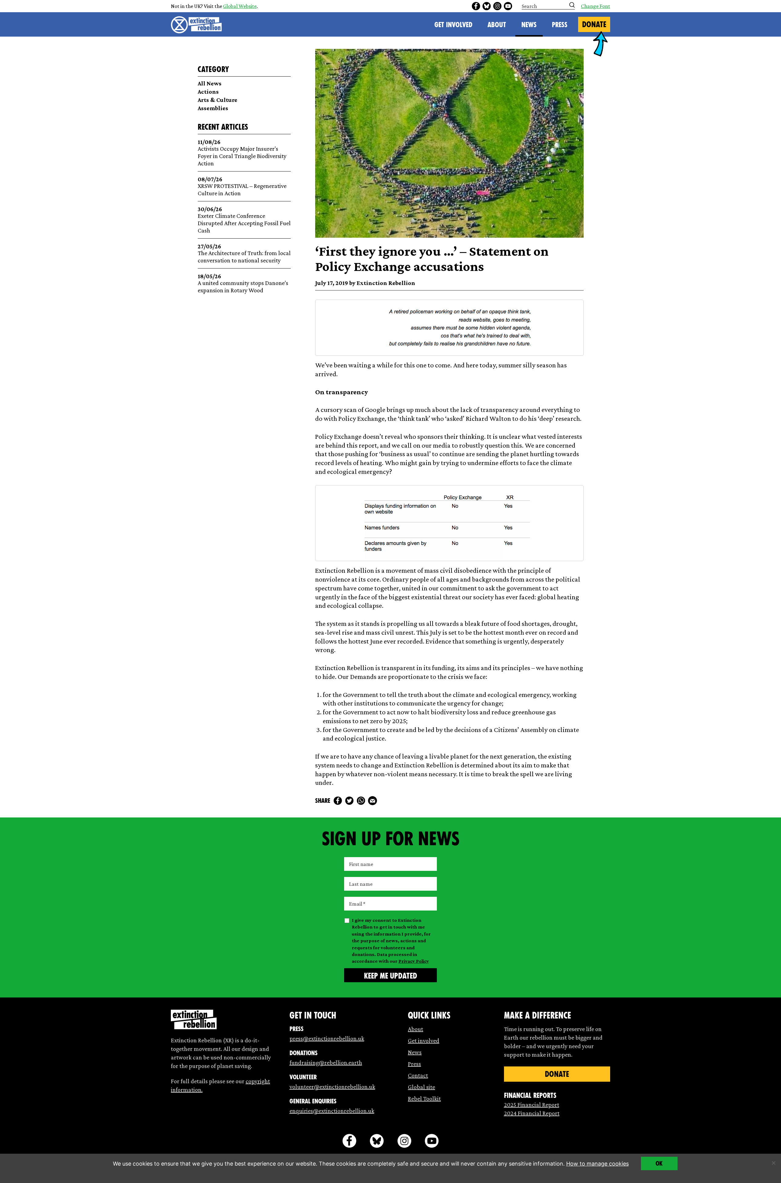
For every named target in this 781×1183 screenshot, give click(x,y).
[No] (773, 1163)
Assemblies (213, 108)
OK (659, 1163)
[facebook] (475, 6)
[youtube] (508, 6)
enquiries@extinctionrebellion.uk (332, 1110)
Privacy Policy (413, 961)
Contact (418, 1075)
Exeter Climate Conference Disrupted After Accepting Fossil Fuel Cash (244, 220)
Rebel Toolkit (424, 1098)
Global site (421, 1087)
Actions (208, 91)
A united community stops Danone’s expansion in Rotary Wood (243, 283)
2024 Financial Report (532, 1113)
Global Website (240, 6)
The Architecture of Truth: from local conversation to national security (244, 253)
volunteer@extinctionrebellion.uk (332, 1086)
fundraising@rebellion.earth (326, 1062)
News (529, 25)
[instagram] (497, 6)
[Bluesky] (486, 6)
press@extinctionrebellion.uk (327, 1038)
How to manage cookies (597, 1163)
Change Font (595, 6)
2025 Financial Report (531, 1104)
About (497, 25)
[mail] (372, 800)
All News (209, 83)
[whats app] (360, 800)
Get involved (423, 1040)
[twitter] (349, 800)
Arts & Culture (217, 99)
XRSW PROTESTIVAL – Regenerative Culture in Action (242, 186)
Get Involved (453, 25)
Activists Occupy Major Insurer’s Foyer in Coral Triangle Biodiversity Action (242, 153)
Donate (594, 24)
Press (559, 25)
